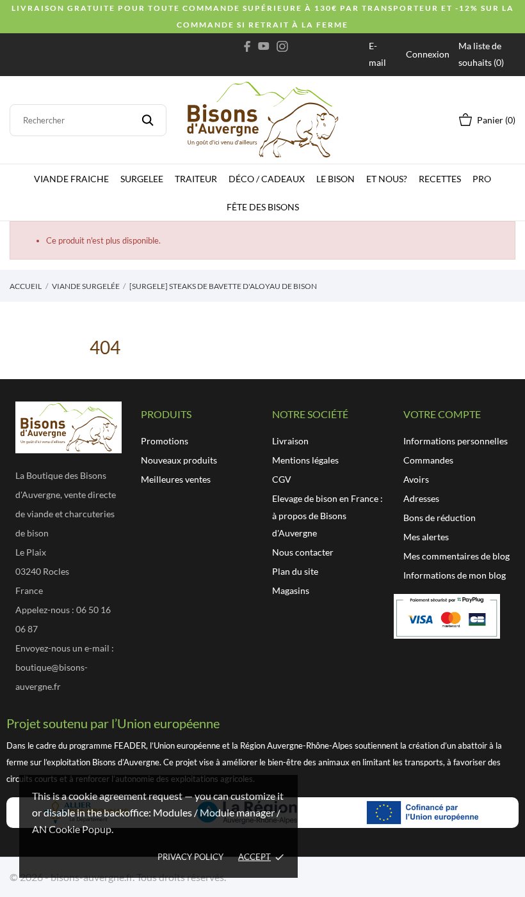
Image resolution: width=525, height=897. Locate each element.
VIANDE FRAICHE (71, 178)
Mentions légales (305, 460)
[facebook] (247, 46)
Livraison (290, 440)
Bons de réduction (439, 517)
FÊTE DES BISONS (263, 206)
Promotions (164, 440)
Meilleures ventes (176, 479)
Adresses (421, 498)
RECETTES (440, 178)
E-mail (377, 54)
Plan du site (295, 571)
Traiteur (196, 178)
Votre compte (442, 414)
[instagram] (282, 46)
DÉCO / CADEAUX (267, 178)
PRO (481, 178)
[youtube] (264, 46)
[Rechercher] (148, 120)
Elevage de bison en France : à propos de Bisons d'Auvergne (327, 515)
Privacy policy (190, 857)
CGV (281, 479)
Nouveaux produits (179, 460)
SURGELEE (141, 178)
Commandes (428, 460)
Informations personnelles (455, 440)
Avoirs (416, 479)
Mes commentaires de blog (456, 555)
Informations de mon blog (454, 575)
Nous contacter (303, 552)
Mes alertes (426, 536)
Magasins (290, 590)
